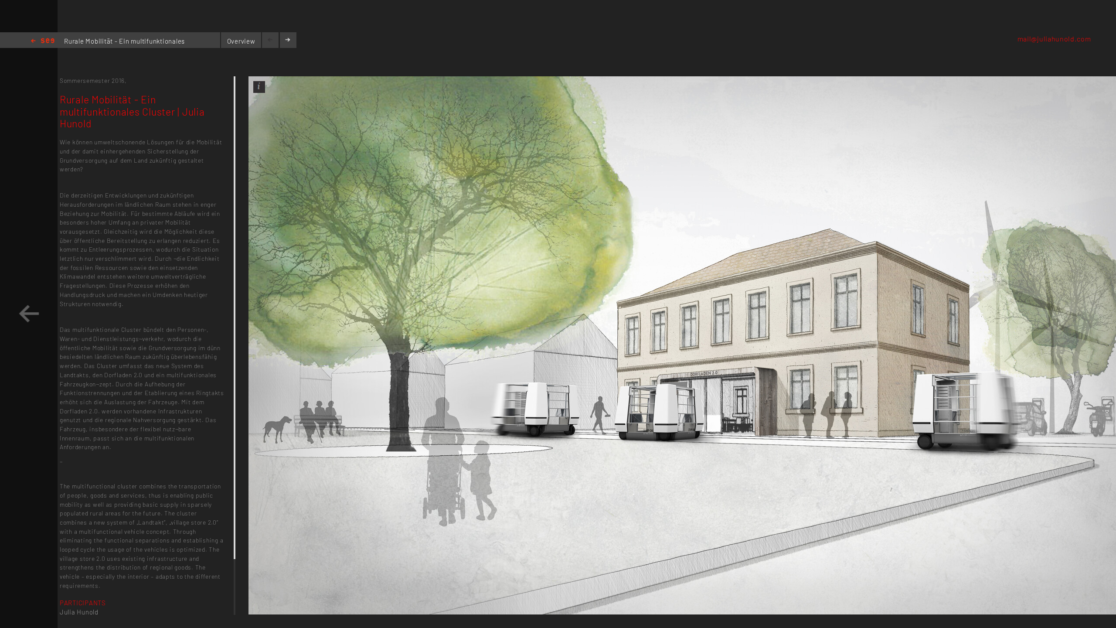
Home (42, 41)
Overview (241, 41)
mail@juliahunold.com (1054, 38)
